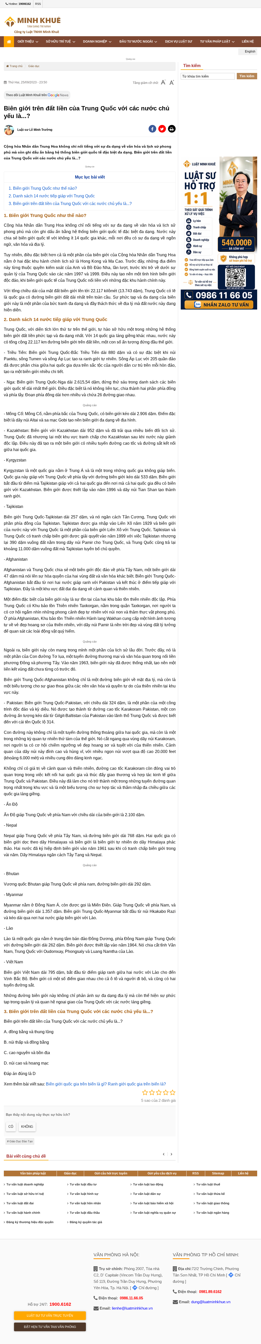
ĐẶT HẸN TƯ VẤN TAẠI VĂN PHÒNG (50, 1327)
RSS (38, 3)
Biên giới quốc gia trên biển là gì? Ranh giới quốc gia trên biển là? (106, 1084)
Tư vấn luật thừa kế (210, 1194)
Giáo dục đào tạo (21, 1141)
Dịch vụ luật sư (178, 41)
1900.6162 (60, 1304)
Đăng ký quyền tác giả (86, 1222)
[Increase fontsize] (172, 83)
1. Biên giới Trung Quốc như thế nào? (43, 188)
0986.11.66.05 (131, 1298)
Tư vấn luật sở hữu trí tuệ (25, 1194)
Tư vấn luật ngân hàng (212, 1212)
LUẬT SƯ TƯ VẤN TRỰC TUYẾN (50, 1315)
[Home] (9, 41)
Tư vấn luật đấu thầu (85, 1212)
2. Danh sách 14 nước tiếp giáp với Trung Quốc (52, 196)
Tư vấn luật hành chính (23, 1212)
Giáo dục (70, 1173)
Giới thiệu (26, 41)
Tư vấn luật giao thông (212, 1203)
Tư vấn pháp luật (216, 41)
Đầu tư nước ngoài (137, 41)
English (249, 51)
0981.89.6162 (210, 1291)
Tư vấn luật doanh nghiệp (25, 1184)
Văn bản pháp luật (33, 1173)
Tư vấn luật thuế (208, 1184)
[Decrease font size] (163, 83)
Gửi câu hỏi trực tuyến (111, 1173)
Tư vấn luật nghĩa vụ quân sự (154, 1212)
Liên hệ (243, 1173)
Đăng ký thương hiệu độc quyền (30, 1222)
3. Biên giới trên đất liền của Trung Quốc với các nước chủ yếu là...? (70, 203)
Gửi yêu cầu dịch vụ (162, 1173)
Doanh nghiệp (96, 41)
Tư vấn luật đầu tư (83, 1184)
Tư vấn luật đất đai (20, 1203)
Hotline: (19, 3)
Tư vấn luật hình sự (84, 1194)
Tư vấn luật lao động (148, 1184)
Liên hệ (248, 41)
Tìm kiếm (247, 76)
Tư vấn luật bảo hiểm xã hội (153, 1203)
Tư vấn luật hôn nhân (85, 1203)
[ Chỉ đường (143, 1288)
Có (10, 1127)
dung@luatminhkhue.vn (210, 1302)
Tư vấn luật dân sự (147, 1194)
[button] (172, 129)
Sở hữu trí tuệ (59, 41)
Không (27, 1127)
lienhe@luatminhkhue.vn (132, 1308)
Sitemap (218, 1173)
